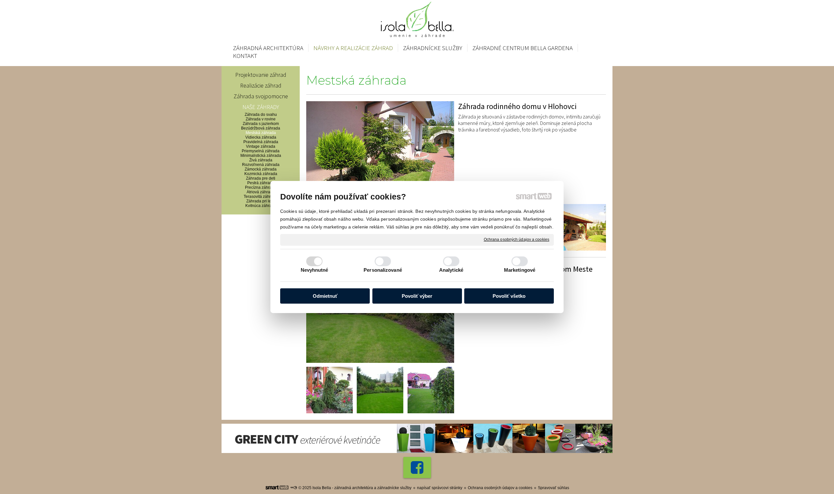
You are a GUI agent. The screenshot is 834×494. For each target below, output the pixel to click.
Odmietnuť (325, 296)
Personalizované (383, 270)
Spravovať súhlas (553, 488)
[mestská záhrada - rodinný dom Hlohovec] (380, 150)
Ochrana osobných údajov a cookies (516, 239)
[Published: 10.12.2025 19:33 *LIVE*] (293, 488)
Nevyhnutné (314, 270)
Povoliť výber (417, 296)
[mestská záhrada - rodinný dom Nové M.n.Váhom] (380, 313)
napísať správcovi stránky (439, 488)
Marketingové (519, 270)
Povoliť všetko (509, 296)
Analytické (451, 270)
